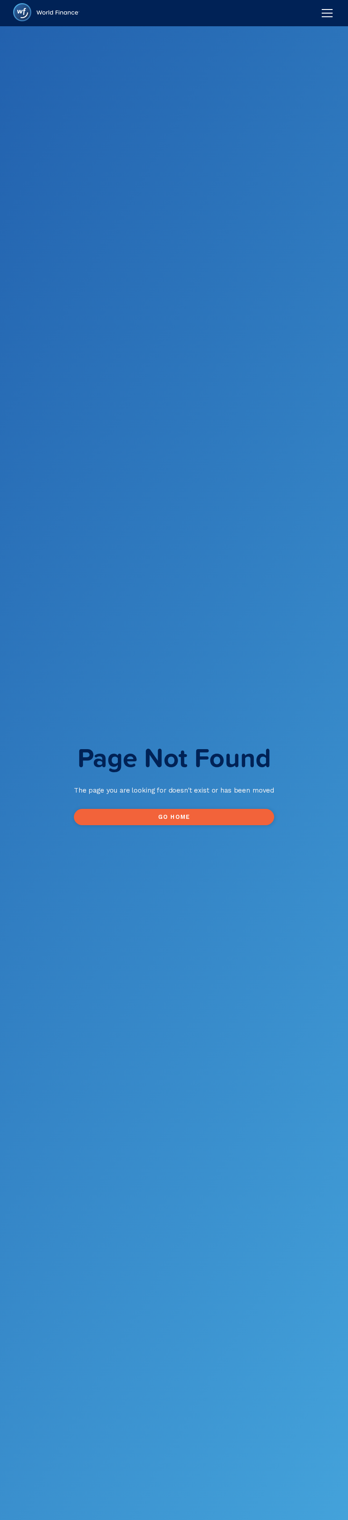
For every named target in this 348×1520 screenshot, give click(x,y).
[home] (46, 13)
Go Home (173, 816)
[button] (325, 13)
